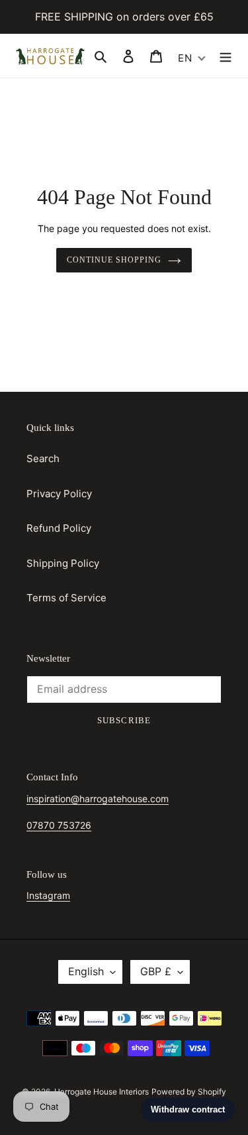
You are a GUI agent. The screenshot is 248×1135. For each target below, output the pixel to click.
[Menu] (225, 56)
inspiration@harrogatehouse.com (97, 798)
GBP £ (155, 971)
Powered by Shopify (188, 1092)
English (86, 971)
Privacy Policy (59, 493)
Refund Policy (58, 528)
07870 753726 (58, 825)
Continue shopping (114, 260)
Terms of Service (66, 597)
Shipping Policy (62, 563)
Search (43, 458)
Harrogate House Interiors (101, 1092)
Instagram (48, 895)
